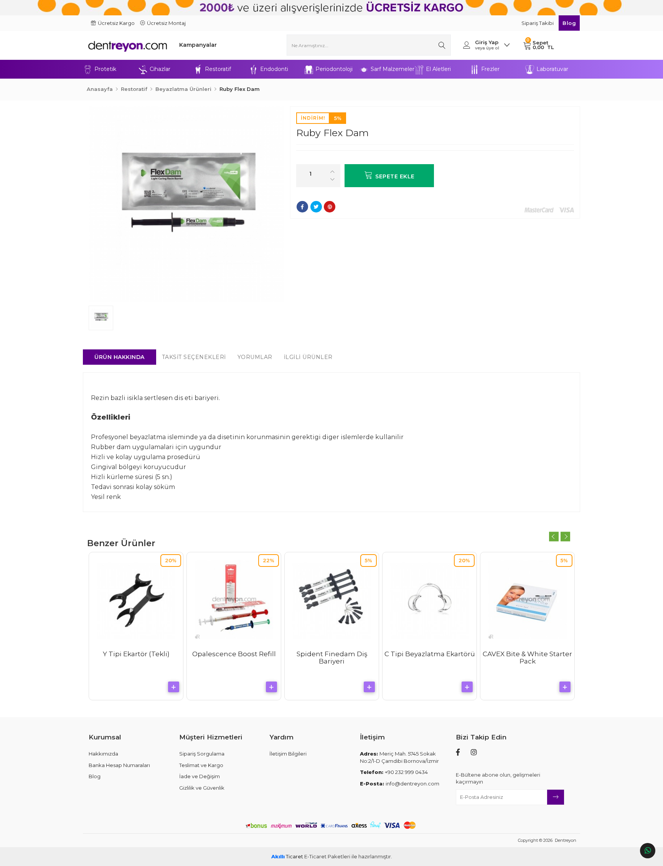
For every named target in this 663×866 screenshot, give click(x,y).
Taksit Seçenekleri (194, 357)
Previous (554, 537)
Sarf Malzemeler (392, 69)
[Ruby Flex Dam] (186, 204)
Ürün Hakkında (119, 357)
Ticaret (287, 856)
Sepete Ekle (395, 176)
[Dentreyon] (127, 45)
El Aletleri (438, 69)
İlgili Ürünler (308, 357)
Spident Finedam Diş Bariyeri (332, 657)
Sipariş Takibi (538, 23)
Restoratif (218, 69)
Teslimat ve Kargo (201, 765)
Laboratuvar (552, 69)
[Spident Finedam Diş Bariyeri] (331, 599)
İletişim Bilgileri (288, 754)
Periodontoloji (334, 69)
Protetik (105, 69)
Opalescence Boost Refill (234, 654)
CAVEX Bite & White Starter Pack (527, 657)
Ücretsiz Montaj (166, 23)
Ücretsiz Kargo (116, 23)
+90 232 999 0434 (394, 772)
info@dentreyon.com (399, 783)
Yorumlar (254, 357)
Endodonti (274, 69)
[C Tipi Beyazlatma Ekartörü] (429, 599)
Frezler (490, 69)
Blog (569, 23)
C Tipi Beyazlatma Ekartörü (429, 654)
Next (565, 537)
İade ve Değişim (199, 776)
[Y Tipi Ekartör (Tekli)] (136, 599)
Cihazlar (160, 69)
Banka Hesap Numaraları (119, 765)
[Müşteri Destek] (647, 850)
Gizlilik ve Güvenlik (201, 788)
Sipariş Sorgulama (201, 754)
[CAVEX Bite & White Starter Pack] (527, 599)
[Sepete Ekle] (173, 687)
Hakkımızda (103, 754)
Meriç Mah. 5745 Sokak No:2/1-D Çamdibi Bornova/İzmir (399, 757)
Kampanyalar (198, 44)
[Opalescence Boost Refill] (234, 599)
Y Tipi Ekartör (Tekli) (136, 654)
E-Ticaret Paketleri (327, 856)
